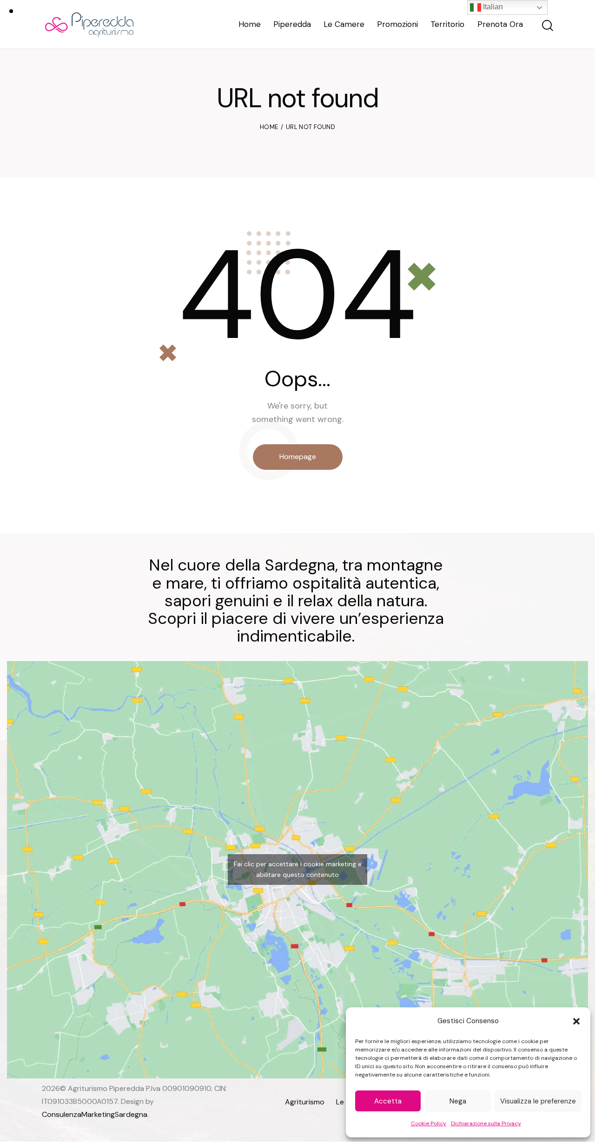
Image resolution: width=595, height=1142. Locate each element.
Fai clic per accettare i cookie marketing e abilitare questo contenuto (298, 869)
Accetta (388, 1101)
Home (269, 127)
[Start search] (547, 25)
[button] (576, 1021)
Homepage (297, 456)
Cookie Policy (428, 1123)
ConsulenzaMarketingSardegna (94, 1114)
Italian (492, 7)
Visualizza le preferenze (538, 1101)
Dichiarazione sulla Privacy (486, 1123)
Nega (458, 1101)
